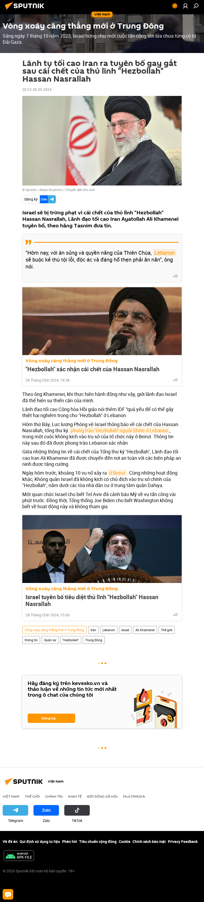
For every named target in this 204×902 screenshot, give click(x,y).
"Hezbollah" (70, 640)
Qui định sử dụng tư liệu (40, 841)
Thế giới (166, 630)
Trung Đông (93, 640)
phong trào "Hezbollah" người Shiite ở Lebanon (119, 430)
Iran (93, 630)
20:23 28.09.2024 (37, 89)
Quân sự (50, 640)
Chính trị (54, 796)
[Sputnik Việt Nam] (26, 10)
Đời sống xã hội (102, 796)
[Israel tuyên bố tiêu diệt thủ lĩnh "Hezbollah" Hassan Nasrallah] (102, 549)
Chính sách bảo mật (149, 841)
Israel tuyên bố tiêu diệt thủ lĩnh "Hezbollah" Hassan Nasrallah (92, 600)
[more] (175, 276)
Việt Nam (11, 796)
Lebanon (164, 252)
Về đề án (10, 841)
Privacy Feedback (183, 841)
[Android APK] (19, 856)
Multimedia (134, 796)
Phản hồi (69, 841)
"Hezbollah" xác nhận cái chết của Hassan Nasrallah (92, 369)
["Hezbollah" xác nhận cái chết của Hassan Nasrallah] (102, 321)
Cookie (124, 841)
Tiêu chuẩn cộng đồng (98, 841)
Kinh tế (75, 796)
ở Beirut (117, 473)
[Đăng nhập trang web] (185, 6)
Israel (125, 630)
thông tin (31, 640)
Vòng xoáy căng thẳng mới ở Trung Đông (72, 360)
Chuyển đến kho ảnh (80, 190)
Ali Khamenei (145, 630)
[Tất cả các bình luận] (8, 894)
